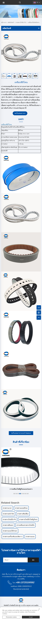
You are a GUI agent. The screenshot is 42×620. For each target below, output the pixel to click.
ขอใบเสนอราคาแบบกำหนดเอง (21, 433)
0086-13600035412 (25, 586)
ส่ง (33, 560)
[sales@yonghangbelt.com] (39, 307)
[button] (14, 493)
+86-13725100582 (25, 582)
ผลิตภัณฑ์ (11, 22)
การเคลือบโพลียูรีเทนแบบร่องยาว (21, 489)
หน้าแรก (3, 22)
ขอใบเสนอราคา (20, 113)
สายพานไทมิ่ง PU (21, 22)
